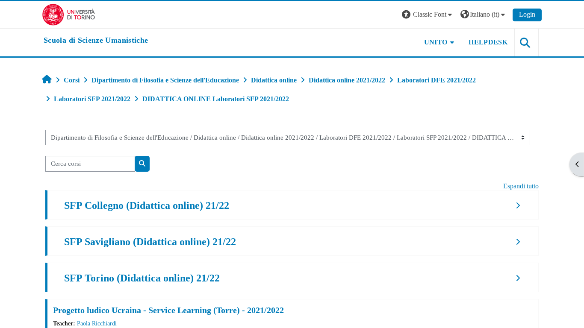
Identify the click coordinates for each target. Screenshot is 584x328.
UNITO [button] (436, 42)
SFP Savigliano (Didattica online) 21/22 (150, 241)
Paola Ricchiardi (97, 323)
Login (527, 14)
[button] (428, 14)
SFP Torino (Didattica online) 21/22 (142, 278)
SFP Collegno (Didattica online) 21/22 (146, 205)
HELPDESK (488, 42)
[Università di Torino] (68, 14)
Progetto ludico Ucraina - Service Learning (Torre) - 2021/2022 (168, 310)
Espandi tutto (521, 186)
